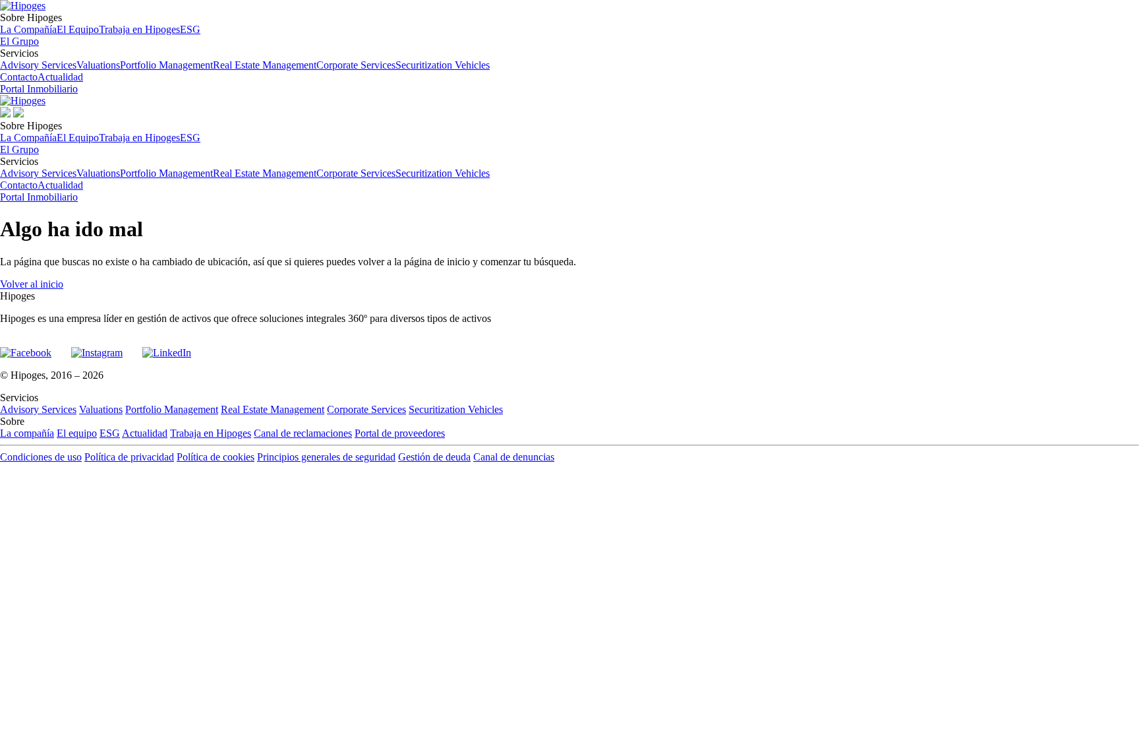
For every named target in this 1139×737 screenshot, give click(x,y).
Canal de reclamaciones (303, 433)
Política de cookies (215, 457)
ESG (190, 29)
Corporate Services (355, 65)
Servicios (245, 59)
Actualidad (60, 76)
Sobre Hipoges (100, 23)
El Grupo (19, 41)
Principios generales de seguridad (326, 457)
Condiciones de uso (41, 457)
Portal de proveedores (400, 433)
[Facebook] (25, 347)
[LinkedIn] (166, 347)
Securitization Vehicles (442, 65)
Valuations (98, 65)
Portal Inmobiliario (39, 88)
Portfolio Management (166, 65)
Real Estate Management (264, 65)
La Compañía (28, 29)
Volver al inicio (31, 284)
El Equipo (78, 29)
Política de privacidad (129, 457)
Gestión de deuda (434, 457)
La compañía (27, 433)
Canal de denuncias (513, 457)
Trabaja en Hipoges (139, 29)
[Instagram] (97, 347)
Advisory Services (38, 65)
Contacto (19, 76)
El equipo (77, 433)
